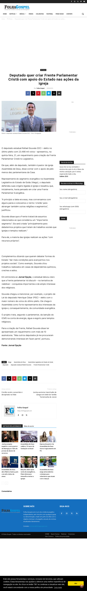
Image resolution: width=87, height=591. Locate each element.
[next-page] (6, 483)
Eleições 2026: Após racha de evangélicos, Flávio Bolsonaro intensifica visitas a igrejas (28, 474)
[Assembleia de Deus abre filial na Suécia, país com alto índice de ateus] (10, 462)
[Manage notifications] (81, 586)
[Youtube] (84, 1)
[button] (82, 14)
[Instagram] (74, 1)
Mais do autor (29, 426)
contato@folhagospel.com (38, 526)
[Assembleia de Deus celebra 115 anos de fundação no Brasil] (29, 436)
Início (3, 19)
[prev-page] (3, 483)
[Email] (54, 93)
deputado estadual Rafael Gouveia (21, 365)
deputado (5, 365)
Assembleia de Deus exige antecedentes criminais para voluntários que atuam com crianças (47, 474)
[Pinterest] (38, 93)
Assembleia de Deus (20, 362)
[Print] (59, 93)
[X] (78, 1)
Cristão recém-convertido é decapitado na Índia (12, 393)
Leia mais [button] (58, 587)
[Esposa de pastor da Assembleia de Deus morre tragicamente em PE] (48, 436)
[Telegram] (48, 93)
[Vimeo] (81, 1)
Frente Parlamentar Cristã (41, 365)
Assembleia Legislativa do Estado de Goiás (40, 362)
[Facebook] (71, 1)
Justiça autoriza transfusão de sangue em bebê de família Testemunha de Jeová (44, 394)
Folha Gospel (41, 88)
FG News (10, 19)
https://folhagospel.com (24, 411)
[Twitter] (72, 513)
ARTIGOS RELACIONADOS (12, 426)
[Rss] (77, 513)
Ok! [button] (75, 583)
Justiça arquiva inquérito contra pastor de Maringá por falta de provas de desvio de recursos (10, 448)
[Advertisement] (58, 7)
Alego (9, 362)
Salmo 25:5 (64, 176)
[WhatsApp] (43, 93)
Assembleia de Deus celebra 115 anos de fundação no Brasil (27, 446)
